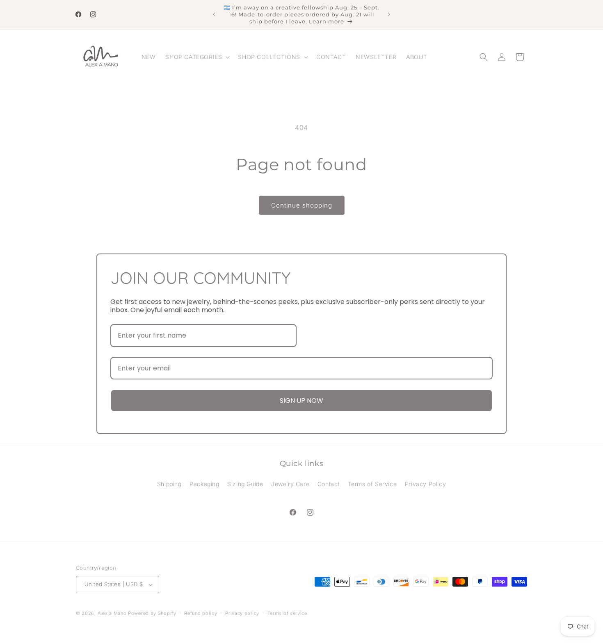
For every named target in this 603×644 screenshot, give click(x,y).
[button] (196, 57)
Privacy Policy (425, 483)
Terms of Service (372, 483)
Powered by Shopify (152, 613)
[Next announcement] (389, 14)
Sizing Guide (245, 483)
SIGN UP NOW (301, 400)
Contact (328, 483)
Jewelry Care (290, 483)
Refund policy (200, 613)
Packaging (204, 483)
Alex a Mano (113, 613)
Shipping (169, 483)
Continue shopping (301, 205)
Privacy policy (242, 613)
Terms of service (287, 613)
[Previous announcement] (214, 14)
